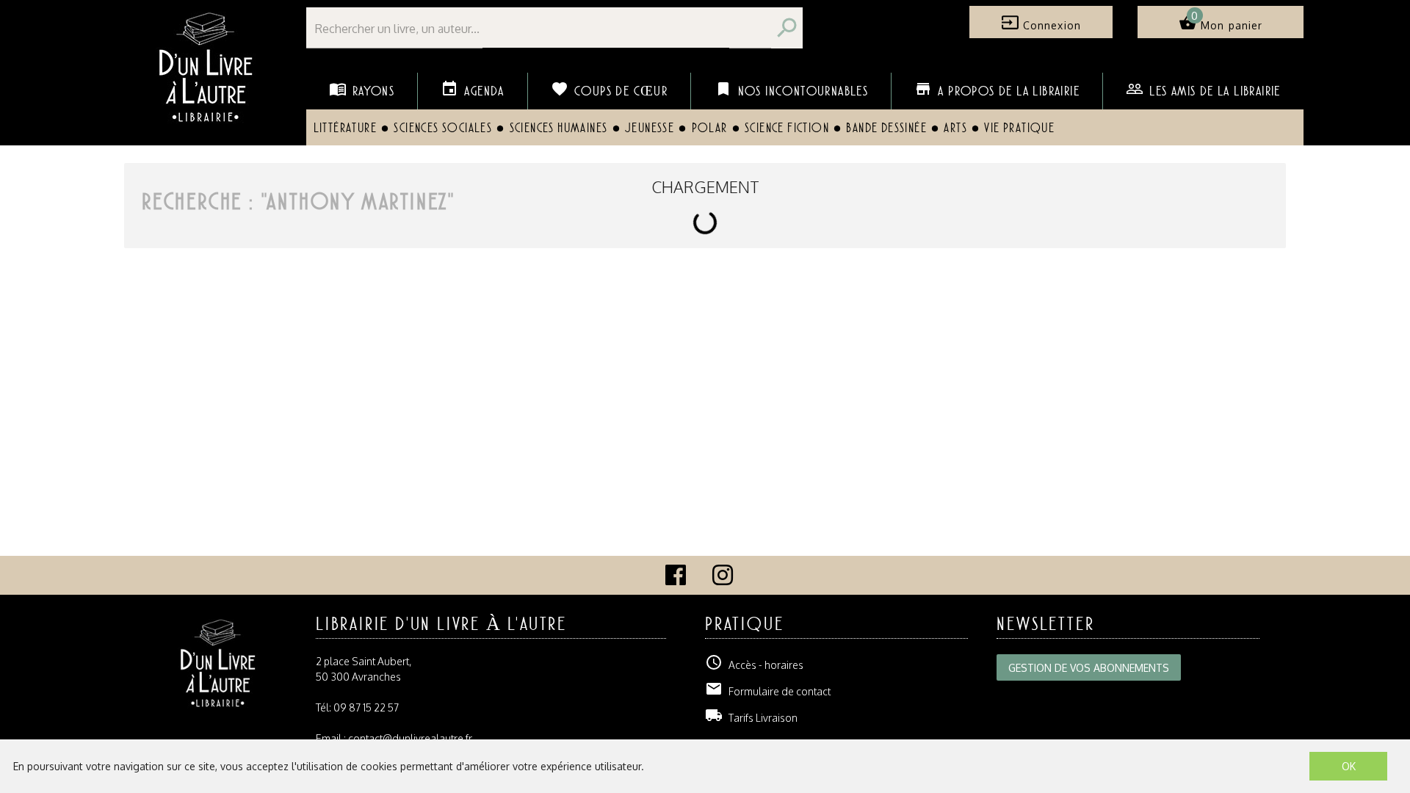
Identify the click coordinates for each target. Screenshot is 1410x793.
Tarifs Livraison (751, 717)
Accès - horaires (754, 665)
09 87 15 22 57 (366, 707)
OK (1349, 766)
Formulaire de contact (768, 691)
